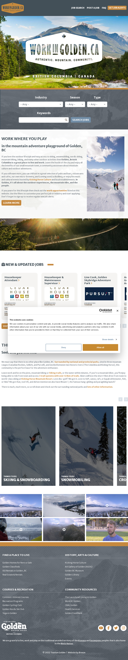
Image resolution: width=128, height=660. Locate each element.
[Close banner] (117, 311)
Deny (63, 347)
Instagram (109, 628)
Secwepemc (95, 640)
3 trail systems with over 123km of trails (59, 376)
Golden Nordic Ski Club (13, 609)
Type (97, 97)
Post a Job (93, 7)
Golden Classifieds (11, 566)
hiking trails (55, 373)
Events (68, 578)
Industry (41, 97)
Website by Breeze (76, 652)
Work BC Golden (72, 601)
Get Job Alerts (117, 7)
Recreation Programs (12, 601)
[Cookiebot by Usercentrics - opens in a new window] (101, 311)
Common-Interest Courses (15, 597)
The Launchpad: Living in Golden (80, 597)
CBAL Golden (71, 605)
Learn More (11, 202)
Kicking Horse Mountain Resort (36, 379)
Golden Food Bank (73, 613)
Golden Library (72, 574)
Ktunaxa (82, 640)
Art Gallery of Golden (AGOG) (78, 566)
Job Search (77, 7)
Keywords (44, 113)
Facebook (101, 628)
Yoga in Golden (9, 613)
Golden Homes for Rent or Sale (17, 562)
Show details (108, 339)
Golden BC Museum (74, 570)
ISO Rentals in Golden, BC (14, 570)
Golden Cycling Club (12, 605)
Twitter (116, 628)
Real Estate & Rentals (12, 574)
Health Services (72, 609)
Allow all (100, 347)
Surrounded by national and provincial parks (76, 362)
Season (75, 97)
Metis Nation (67, 643)
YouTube (123, 628)
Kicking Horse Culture (40, 179)
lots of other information (99, 387)
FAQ (104, 7)
